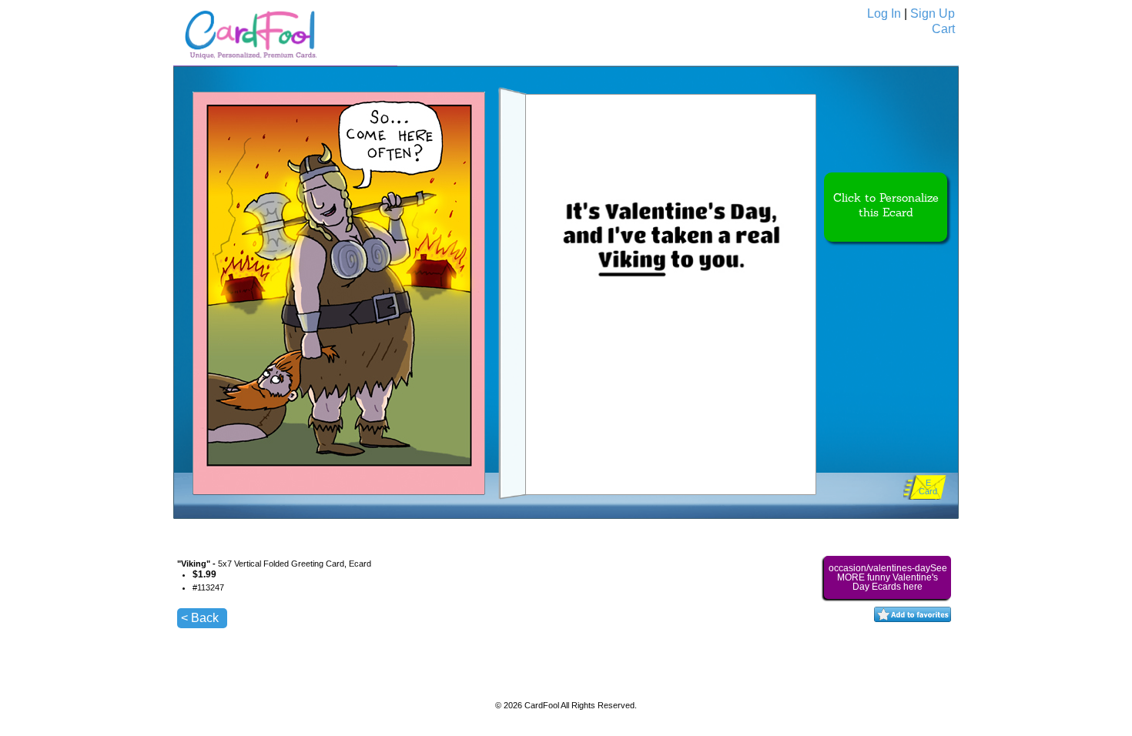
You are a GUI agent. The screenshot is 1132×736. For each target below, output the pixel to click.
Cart (943, 28)
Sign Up (932, 13)
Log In (884, 13)
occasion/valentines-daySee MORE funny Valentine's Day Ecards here (888, 577)
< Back (200, 617)
